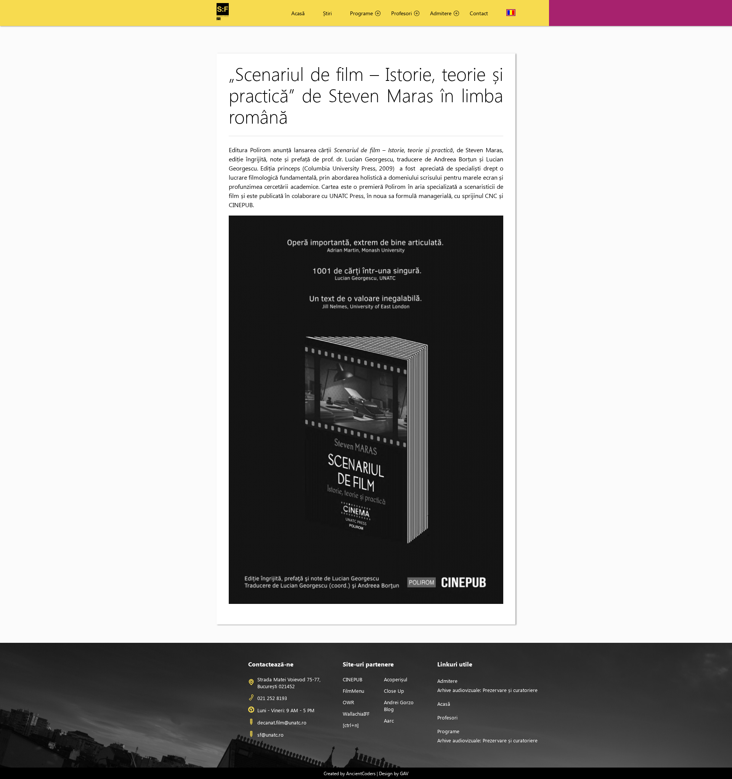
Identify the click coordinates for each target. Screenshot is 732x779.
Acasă (298, 13)
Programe (361, 13)
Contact (479, 13)
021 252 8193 (272, 698)
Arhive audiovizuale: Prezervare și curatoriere (487, 690)
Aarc (389, 720)
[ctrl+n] (351, 725)
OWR (348, 702)
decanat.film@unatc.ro (282, 722)
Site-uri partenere (368, 664)
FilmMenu (353, 690)
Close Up (394, 690)
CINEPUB (352, 679)
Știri (327, 13)
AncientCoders (360, 773)
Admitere (440, 13)
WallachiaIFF (356, 713)
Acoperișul (395, 679)
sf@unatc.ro (270, 734)
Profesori (401, 13)
